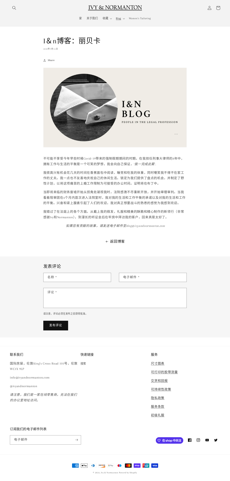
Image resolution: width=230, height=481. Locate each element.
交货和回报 (159, 380)
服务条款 (157, 406)
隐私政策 (157, 398)
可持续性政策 (161, 389)
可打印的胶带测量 (164, 372)
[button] (14, 8)
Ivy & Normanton (109, 472)
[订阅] (76, 440)
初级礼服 (157, 415)
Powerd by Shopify (128, 472)
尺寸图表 (157, 363)
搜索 (83, 363)
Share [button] (51, 60)
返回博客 (117, 242)
